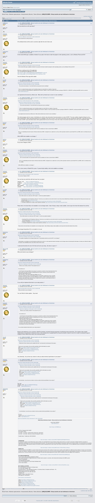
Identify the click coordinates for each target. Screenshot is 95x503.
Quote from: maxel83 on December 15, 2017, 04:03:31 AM (28, 211)
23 (30, 488)
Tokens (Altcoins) (37, 14)
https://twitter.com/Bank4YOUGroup (30, 184)
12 (15, 488)
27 (35, 488)
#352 (91, 209)
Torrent (19, 9)
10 (13, 488)
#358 (91, 337)
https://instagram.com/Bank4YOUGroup (28, 484)
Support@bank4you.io (26, 386)
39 (50, 488)
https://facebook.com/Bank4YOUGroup (27, 483)
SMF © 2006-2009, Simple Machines (52, 500)
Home (6, 11)
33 (42, 488)
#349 (91, 150)
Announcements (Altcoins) (27, 14)
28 (36, 488)
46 (59, 488)
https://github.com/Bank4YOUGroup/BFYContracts (30, 347)
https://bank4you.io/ (55, 423)
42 (53, 488)
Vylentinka (5, 232)
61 (77, 488)
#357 (91, 303)
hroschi (4, 122)
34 (43, 488)
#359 (91, 360)
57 (72, 488)
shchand (5, 34)
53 (67, 488)
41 (52, 488)
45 (57, 488)
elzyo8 (4, 337)
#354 (91, 249)
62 (79, 488)
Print (91, 18)
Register (19, 11)
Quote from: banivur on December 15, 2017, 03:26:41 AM (28, 174)
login (14, 7)
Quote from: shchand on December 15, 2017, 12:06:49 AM (28, 235)
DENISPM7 (5, 389)
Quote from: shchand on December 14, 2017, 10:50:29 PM (29, 102)
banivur (4, 139)
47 (60, 488)
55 (70, 488)
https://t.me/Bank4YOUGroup (32, 181)
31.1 (16, 9)
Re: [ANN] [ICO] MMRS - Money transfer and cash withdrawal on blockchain (37, 23)
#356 (91, 286)
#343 (91, 52)
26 (33, 488)
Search (12, 11)
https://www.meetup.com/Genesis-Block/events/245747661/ (56, 202)
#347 (91, 123)
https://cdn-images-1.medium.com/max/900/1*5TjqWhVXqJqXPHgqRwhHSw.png (55, 439)
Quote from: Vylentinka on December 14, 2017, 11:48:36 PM (29, 236)
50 (64, 488)
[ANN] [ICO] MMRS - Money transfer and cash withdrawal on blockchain (58, 14)
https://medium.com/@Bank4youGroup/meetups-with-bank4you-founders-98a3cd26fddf (45, 201)
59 (75, 488)
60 (76, 488)
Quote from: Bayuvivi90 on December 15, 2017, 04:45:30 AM (29, 288)
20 (26, 488)
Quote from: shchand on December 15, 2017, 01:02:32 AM (28, 262)
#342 (91, 34)
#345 (91, 80)
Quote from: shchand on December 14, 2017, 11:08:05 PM (28, 125)
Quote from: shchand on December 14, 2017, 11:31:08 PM (28, 192)
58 (74, 488)
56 (71, 488)
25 (32, 488)
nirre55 (4, 80)
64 (2, 18)
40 (51, 488)
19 (24, 488)
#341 (91, 23)
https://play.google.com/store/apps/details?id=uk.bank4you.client (31, 74)
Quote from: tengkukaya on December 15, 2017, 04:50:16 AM (29, 306)
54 (69, 488)
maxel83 (5, 189)
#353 (91, 232)
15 (19, 488)
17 (21, 488)
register (18, 7)
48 (61, 488)
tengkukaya (5, 259)
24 (31, 488)
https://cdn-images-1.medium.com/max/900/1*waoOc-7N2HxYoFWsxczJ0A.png (55, 447)
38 (48, 488)
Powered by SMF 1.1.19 (40, 500)
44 (56, 488)
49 (62, 488)
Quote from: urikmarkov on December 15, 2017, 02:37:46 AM (29, 65)
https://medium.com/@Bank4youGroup (34, 185)
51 (65, 488)
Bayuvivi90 (5, 248)
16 (20, 488)
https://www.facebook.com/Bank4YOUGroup (33, 183)
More (23, 11)
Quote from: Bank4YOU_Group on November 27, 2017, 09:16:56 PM (30, 418)
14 (18, 488)
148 (10, 18)
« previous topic (86, 16)
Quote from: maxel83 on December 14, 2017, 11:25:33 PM (29, 194)
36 (46, 488)
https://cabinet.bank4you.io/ (23, 91)
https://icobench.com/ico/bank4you (24, 477)
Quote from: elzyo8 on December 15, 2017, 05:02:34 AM (28, 362)
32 (41, 488)
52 (66, 488)
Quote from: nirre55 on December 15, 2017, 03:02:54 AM (28, 100)
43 (55, 488)
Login (16, 11)
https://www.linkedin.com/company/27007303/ (33, 186)
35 (45, 488)
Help (9, 11)
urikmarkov (5, 51)
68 (7, 18)
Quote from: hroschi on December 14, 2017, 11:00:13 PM (29, 127)
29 (37, 488)
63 (80, 488)
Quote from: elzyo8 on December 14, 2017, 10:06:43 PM (29, 341)
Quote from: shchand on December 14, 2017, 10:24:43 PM (28, 340)
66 (5, 18)
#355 (91, 260)
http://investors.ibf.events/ (32, 200)
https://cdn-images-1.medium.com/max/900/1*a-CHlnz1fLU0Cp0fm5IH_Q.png (55, 464)
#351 (91, 190)
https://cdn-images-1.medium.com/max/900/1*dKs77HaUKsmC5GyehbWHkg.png (55, 454)
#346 (91, 98)
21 (27, 488)
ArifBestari (5, 23)
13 (16, 488)
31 (40, 488)
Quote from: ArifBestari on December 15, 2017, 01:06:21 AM (29, 36)
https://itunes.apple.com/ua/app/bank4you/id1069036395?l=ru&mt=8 (32, 72)
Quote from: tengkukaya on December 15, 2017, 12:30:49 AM (30, 264)
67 (6, 18)
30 (38, 488)
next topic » (90, 17)
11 (14, 488)
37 (47, 488)
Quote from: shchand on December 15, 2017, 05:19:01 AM (28, 392)
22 (28, 488)
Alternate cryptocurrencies (14, 14)
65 (4, 18)
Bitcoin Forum (5, 14)
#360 (91, 389)
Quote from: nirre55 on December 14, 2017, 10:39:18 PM (29, 84)
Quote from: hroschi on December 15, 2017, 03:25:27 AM (28, 153)
